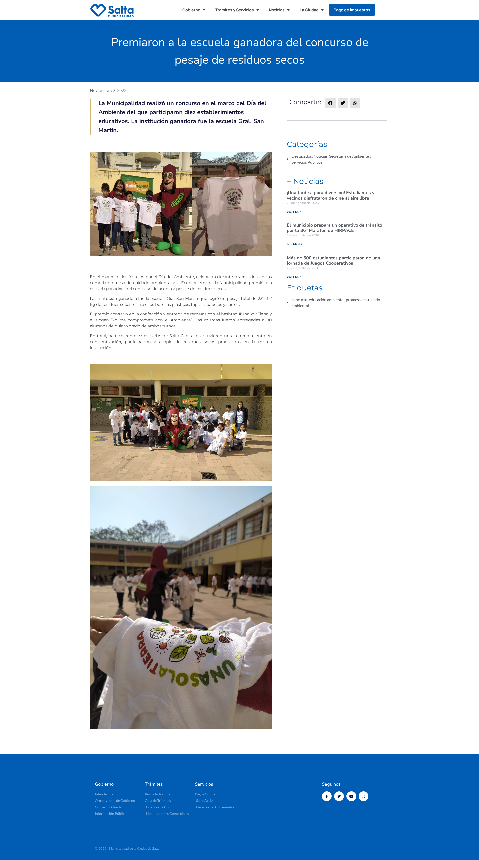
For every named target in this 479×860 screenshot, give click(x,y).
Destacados (302, 156)
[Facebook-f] (327, 796)
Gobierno (191, 10)
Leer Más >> (295, 211)
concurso (299, 299)
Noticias (277, 10)
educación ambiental (326, 299)
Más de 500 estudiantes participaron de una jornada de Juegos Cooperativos (333, 260)
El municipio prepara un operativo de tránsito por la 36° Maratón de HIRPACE (334, 228)
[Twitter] (339, 796)
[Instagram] (363, 796)
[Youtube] (351, 796)
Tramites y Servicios (234, 10)
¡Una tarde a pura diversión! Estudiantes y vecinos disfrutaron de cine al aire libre (330, 195)
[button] (384, 10)
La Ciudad (309, 10)
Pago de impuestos (352, 10)
